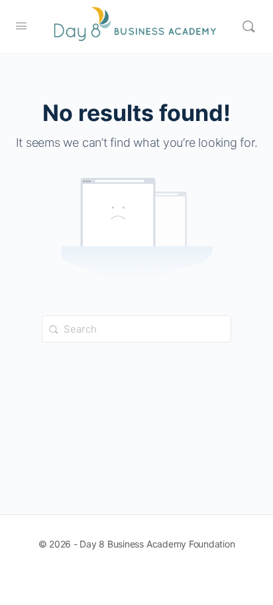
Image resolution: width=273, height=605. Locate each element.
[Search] (248, 26)
